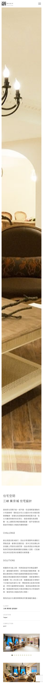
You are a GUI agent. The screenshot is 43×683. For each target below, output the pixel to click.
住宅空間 (9, 496)
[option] (21, 643)
